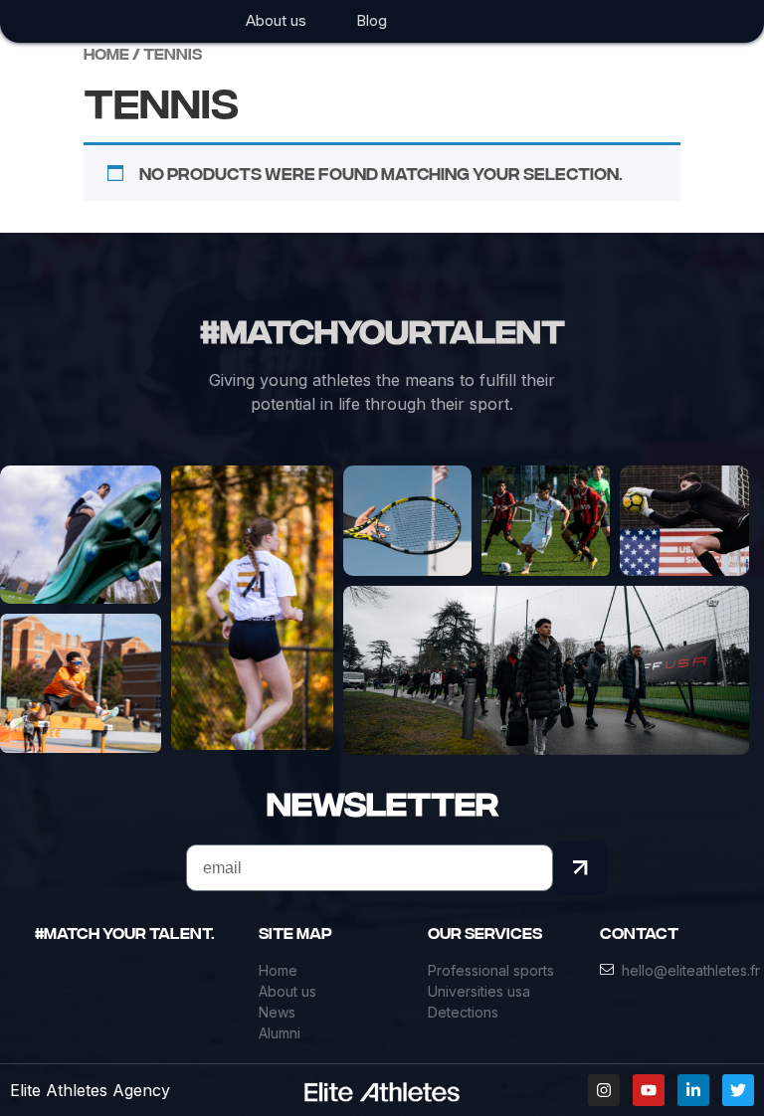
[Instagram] (604, 1090)
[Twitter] (738, 1090)
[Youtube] (649, 1090)
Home (106, 54)
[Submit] (580, 867)
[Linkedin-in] (693, 1090)
